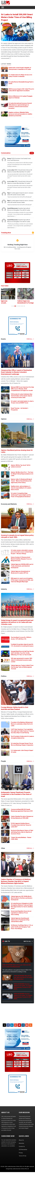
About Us (21, 1140)
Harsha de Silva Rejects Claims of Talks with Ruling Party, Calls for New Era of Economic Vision (22, 832)
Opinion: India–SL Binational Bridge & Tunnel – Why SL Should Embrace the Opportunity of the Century (21, 481)
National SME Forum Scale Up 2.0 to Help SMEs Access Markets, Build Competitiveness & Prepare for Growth (22, 388)
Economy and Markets (9, 504)
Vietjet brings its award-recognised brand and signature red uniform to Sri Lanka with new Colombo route (17, 622)
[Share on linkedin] (12, 1025)
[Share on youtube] (19, 1025)
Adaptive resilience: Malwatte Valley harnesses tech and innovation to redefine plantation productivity (20, 114)
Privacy (21, 1152)
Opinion (3, 419)
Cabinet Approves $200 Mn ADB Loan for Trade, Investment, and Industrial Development (22, 566)
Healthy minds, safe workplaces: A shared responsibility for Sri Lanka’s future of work (21, 488)
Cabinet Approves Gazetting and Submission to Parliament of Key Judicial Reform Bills (20, 920)
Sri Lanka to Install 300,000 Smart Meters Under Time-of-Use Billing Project (17, 17)
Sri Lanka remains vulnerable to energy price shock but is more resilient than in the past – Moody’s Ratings (22, 552)
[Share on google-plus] (15, 1025)
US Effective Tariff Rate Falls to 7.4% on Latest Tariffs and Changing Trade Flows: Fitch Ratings (22, 927)
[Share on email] (27, 1025)
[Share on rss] (30, 1025)
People (3, 761)
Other (3, 848)
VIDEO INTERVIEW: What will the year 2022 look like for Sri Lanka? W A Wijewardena (23, 977)
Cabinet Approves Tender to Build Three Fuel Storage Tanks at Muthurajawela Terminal (22, 667)
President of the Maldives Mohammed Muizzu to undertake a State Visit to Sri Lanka (22, 724)
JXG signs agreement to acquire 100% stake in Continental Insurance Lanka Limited (21, 660)
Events (3, 339)
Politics (3, 676)
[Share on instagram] (23, 1025)
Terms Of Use (22, 1156)
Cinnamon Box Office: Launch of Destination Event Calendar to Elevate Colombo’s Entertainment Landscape (16, 372)
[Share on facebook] (8, 1025)
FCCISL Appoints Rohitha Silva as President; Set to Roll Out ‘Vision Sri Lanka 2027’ (21, 825)
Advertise (21, 1143)
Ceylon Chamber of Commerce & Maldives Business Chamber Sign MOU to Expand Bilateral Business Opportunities (16, 881)
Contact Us (22, 1146)
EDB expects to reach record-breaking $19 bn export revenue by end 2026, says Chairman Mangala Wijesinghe (22, 580)
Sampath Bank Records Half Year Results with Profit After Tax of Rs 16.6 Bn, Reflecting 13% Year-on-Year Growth (22, 653)
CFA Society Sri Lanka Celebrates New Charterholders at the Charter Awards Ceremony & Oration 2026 (21, 395)
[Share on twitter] (4, 1025)
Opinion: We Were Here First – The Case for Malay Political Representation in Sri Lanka (22, 474)
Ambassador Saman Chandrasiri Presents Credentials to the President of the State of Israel (16, 794)
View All (30, 339)
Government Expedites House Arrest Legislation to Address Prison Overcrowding (21, 912)
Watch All (27, 941)
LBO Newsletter (23, 1149)
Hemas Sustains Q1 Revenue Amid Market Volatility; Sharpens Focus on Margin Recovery (21, 559)
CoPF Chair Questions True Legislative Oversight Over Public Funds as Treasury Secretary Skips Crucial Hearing (22, 731)
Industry (4, 589)
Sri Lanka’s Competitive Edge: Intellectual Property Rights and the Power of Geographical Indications (21, 495)
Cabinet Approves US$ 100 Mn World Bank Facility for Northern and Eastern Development (21, 898)
